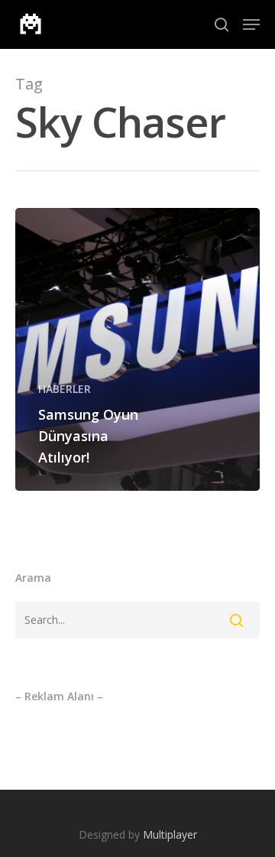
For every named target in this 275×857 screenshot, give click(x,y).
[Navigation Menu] (251, 24)
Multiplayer (170, 834)
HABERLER (64, 388)
